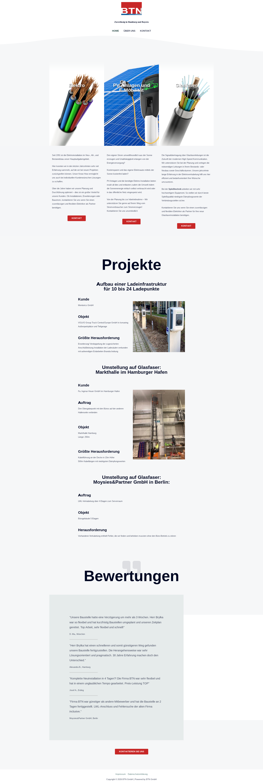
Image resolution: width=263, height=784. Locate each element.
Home (115, 30)
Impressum (120, 774)
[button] (77, 218)
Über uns (129, 30)
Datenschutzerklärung (138, 774)
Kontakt (145, 30)
